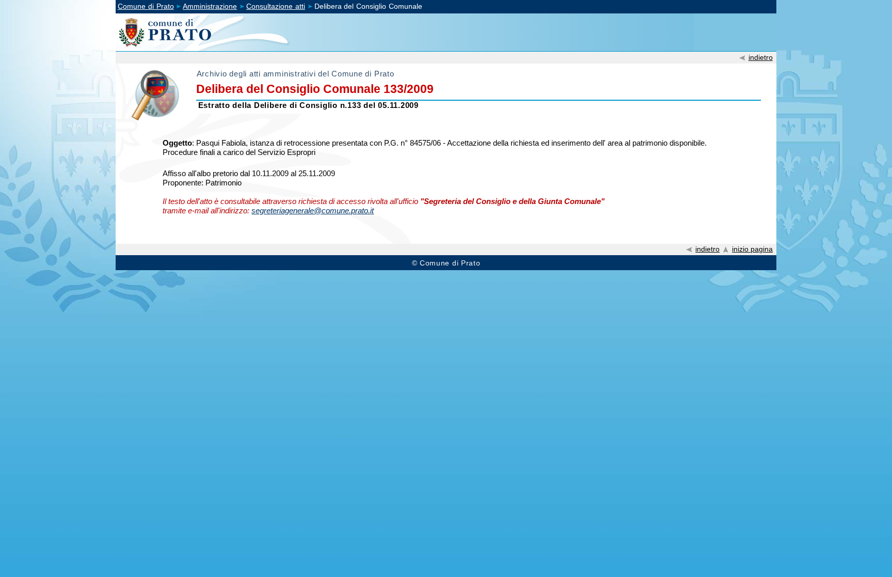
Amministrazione (210, 6)
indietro (760, 57)
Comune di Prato (146, 6)
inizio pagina (752, 249)
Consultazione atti (275, 6)
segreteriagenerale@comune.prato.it (312, 210)
